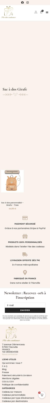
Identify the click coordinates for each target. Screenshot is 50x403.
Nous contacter (10, 354)
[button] (47, 12)
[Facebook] (22, 2)
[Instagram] (27, 2)
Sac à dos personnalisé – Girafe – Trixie (12, 203)
